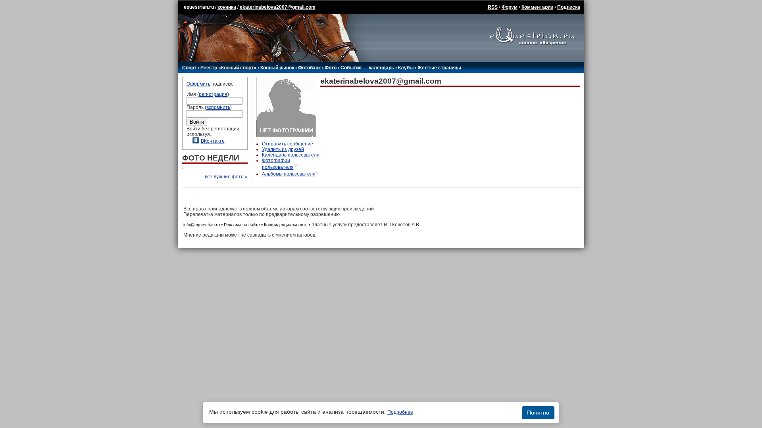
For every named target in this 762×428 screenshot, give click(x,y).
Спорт (189, 68)
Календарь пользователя (290, 155)
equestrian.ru (199, 7)
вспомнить (218, 107)
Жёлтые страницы (439, 68)
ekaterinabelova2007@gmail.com (278, 7)
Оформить (198, 84)
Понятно (538, 412)
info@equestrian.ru (201, 224)
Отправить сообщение (287, 144)
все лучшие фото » (226, 177)
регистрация (213, 94)
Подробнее (400, 412)
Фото (331, 68)
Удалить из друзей (283, 149)
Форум (510, 7)
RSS (493, 7)
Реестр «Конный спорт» (228, 68)
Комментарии (537, 7)
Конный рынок (277, 68)
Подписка (568, 7)
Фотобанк (309, 68)
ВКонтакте (213, 141)
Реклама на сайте (242, 224)
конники (226, 7)
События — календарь (367, 68)
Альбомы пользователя (289, 174)
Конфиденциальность (286, 224)
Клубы (406, 68)
